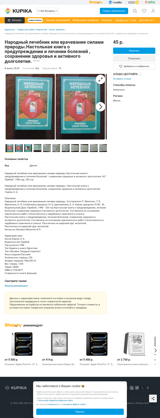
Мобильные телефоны (86, 20)
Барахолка (10, 29)
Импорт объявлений (58, 20)
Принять (80, 411)
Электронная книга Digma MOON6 (59, 364)
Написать (134, 50)
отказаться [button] (52, 404)
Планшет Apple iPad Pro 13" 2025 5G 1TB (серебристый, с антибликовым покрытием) (22, 364)
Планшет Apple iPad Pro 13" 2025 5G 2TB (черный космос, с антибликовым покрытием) (97, 364)
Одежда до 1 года (125, 20)
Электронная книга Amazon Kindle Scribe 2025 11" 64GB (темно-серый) (134, 364)
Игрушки (107, 20)
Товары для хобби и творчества (32, 29)
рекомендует (33, 325)
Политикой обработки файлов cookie (55, 400)
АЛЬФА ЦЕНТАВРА (125, 74)
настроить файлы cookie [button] (74, 404)
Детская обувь (147, 20)
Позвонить (134, 58)
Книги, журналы (57, 29)
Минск (116, 100)
